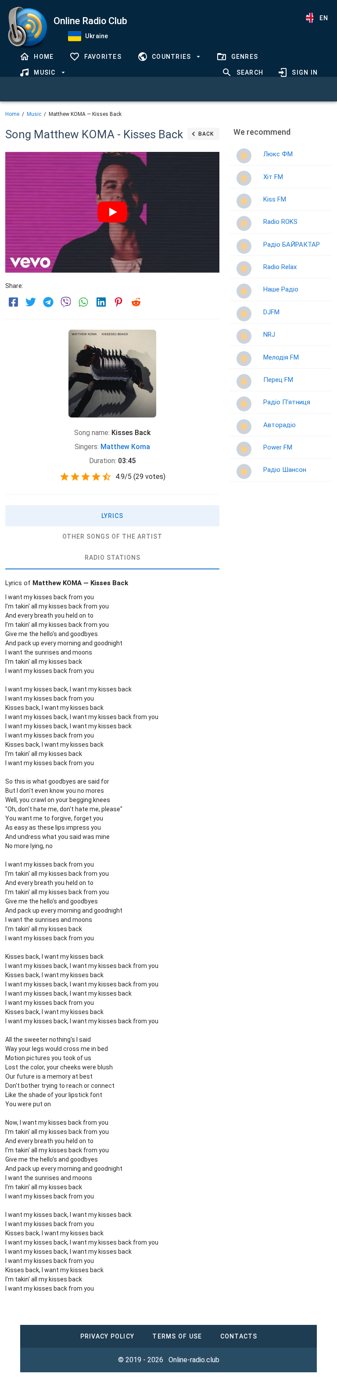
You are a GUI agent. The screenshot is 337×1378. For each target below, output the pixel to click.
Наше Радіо (280, 289)
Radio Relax (280, 267)
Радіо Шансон (284, 470)
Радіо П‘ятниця (286, 402)
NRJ (269, 334)
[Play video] (112, 212)
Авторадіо (279, 425)
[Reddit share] (136, 302)
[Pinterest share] (118, 302)
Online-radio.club (193, 1360)
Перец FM (278, 380)
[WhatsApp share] (83, 302)
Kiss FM (274, 199)
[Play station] (244, 155)
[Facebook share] (13, 302)
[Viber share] (66, 302)
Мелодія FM (281, 357)
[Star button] (64, 476)
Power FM (277, 447)
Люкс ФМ (278, 154)
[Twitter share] (31, 302)
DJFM (271, 312)
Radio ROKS (280, 222)
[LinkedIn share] (101, 302)
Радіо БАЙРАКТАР (291, 244)
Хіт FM (273, 177)
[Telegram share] (48, 302)
